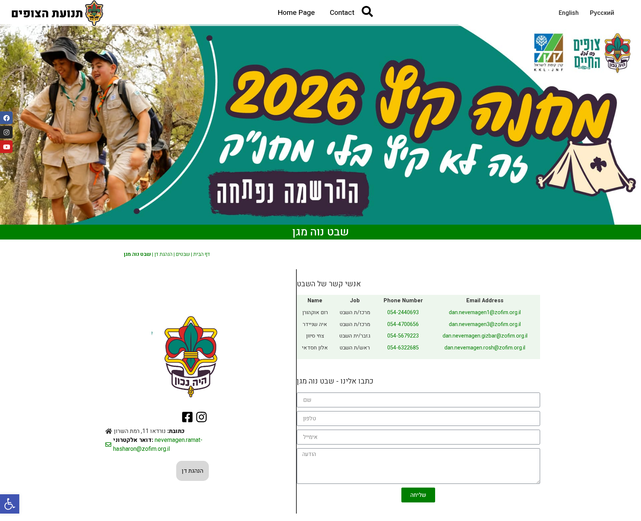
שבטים (183, 254)
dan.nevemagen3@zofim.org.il (485, 324)
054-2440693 (403, 312)
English (569, 13)
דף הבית (201, 254)
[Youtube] (6, 146)
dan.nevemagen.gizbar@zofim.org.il (485, 336)
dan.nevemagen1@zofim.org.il (485, 312)
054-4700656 (403, 324)
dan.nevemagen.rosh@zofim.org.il (484, 348)
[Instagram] (6, 132)
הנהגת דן (163, 254)
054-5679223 (403, 336)
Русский (602, 13)
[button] (9, 504)
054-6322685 (403, 348)
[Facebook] (6, 117)
